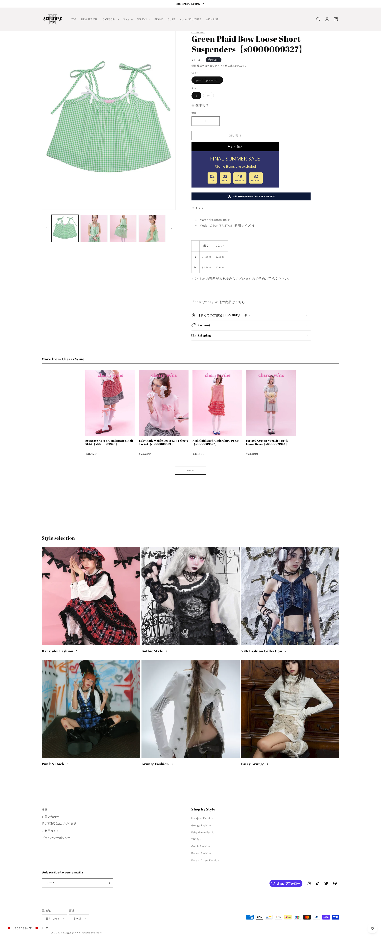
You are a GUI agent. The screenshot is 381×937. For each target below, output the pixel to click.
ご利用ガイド (50, 831)
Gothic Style (152, 651)
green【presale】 (209, 81)
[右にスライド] (171, 228)
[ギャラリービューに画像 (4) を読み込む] (152, 228)
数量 (194, 113)
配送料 (201, 65)
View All (190, 470)
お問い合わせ (50, 816)
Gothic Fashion (200, 846)
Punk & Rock (53, 764)
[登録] (108, 883)
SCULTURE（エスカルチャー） (65, 932)
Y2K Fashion (198, 839)
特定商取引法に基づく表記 (59, 823)
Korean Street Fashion (205, 860)
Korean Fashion (201, 853)
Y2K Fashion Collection (261, 651)
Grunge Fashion (155, 764)
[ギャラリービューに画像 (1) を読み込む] (64, 228)
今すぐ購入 (235, 147)
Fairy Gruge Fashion (203, 832)
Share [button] (199, 207)
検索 (44, 809)
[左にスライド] (46, 228)
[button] (110, 19)
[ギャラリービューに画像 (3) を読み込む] (123, 228)
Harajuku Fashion (57, 651)
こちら (240, 302)
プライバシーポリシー (56, 837)
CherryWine (198, 32)
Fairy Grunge (252, 764)
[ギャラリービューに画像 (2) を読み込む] (93, 228)
